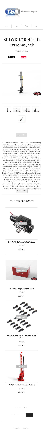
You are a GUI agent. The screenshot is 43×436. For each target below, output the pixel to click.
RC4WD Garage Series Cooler (21, 288)
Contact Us (17, 428)
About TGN (26, 428)
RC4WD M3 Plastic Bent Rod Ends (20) (21, 336)
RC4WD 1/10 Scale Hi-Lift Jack (22, 385)
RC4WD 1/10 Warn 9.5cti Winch (21, 242)
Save (24, 57)
